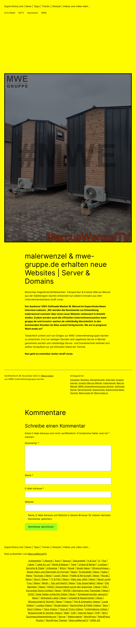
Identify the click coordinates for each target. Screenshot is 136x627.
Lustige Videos (44, 605)
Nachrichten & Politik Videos (85, 605)
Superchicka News (115, 389)
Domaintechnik (97, 380)
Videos (68, 601)
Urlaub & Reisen (87, 564)
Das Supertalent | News (90, 583)
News (74, 571)
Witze (63, 568)
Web (66, 613)
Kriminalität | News (89, 571)
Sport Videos (34, 609)
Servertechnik (84, 389)
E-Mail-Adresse (34, 488)
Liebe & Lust (43, 564)
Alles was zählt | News (83, 579)
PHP (97, 613)
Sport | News (41, 579)
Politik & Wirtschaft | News (84, 575)
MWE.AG (95, 620)
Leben (31, 564)
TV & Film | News (59, 579)
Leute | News (61, 575)
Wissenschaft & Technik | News (45, 601)
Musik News (83, 568)
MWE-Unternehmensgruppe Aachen (96, 386)
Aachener (74, 380)
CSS (73, 613)
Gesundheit (79, 560)
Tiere (73, 564)
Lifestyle (48, 560)
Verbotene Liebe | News (53, 598)
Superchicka (98, 389)
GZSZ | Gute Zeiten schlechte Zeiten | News (52, 594)
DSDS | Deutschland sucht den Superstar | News (74, 586)
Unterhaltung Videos (96, 609)
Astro (58, 560)
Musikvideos (61, 605)
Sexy (105, 605)
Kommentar (32, 443)
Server (73, 389)
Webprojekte (47, 376)
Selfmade (119, 386)
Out (104, 560)
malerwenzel (109, 383)
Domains (84, 380)
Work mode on (101, 393)
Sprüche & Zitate (35, 568)
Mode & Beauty (60, 564)
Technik (74, 393)
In (99, 560)
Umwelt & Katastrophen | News (86, 598)
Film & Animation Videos (87, 601)
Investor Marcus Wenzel (90, 383)
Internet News (85, 613)
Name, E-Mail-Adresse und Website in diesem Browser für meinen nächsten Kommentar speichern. (69, 517)
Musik (71, 568)
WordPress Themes (56, 620)
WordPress (90, 616)
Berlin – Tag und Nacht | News (58, 583)
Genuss (67, 560)
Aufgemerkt (34, 560)
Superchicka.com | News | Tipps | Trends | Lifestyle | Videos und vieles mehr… (47, 6)
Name (29, 475)
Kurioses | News (43, 575)
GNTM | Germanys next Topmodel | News (86, 590)
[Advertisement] (68, 54)
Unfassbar (52, 568)
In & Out (91, 560)
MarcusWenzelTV (37, 553)
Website (29, 501)
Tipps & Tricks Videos (71, 609)
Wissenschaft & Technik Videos (45, 613)
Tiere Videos (50, 609)
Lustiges (102, 564)
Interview (110, 380)
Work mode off (86, 393)
